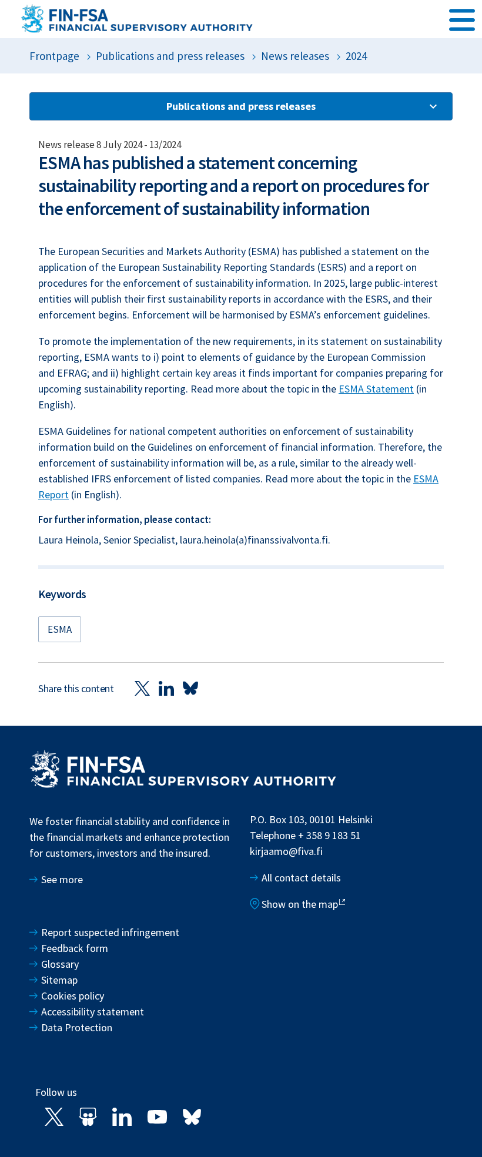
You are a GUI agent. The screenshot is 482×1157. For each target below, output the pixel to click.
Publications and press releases (170, 56)
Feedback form (74, 948)
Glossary (60, 964)
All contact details (301, 877)
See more (62, 879)
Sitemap (59, 980)
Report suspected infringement (111, 932)
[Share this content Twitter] (142, 687)
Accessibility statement (92, 1011)
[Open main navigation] (462, 18)
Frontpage (54, 56)
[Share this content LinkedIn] (166, 687)
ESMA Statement (376, 388)
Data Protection (76, 1027)
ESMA (60, 629)
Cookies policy (72, 995)
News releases (295, 56)
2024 (356, 56)
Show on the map (300, 904)
